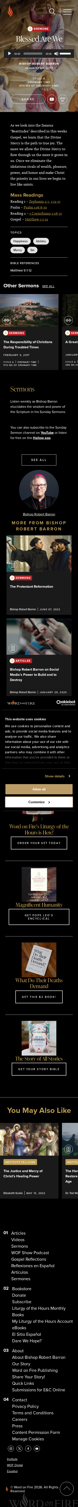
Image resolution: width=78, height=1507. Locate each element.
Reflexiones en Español (33, 1265)
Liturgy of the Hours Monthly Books (39, 1311)
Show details (55, 776)
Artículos (19, 1272)
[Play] (9, 53)
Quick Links (23, 1383)
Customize (36, 802)
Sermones (20, 1278)
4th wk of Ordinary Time (39, 85)
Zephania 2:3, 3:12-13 (44, 201)
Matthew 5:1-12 (36, 219)
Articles (18, 1233)
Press (17, 1426)
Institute (12, 1459)
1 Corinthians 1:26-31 (45, 213)
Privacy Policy (25, 1406)
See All (48, 286)
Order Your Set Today (39, 843)
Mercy (17, 250)
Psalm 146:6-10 (35, 207)
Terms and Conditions (33, 1413)
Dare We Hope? (27, 1341)
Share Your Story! (28, 1377)
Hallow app (41, 437)
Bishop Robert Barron (39, 64)
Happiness (20, 241)
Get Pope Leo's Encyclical (39, 916)
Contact (19, 1400)
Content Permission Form (36, 1432)
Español (12, 1471)
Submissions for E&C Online (38, 1390)
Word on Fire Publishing (35, 1370)
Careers (19, 1419)
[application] (39, 53)
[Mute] (56, 53)
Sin (32, 250)
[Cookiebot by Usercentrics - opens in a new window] (57, 703)
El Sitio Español (26, 1334)
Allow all (39, 789)
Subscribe (21, 1301)
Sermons (41, 29)
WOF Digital (15, 1465)
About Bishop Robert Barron (38, 1357)
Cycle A (39, 78)
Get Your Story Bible (39, 1069)
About (18, 1350)
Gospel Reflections (28, 1259)
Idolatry (41, 241)
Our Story (21, 1364)
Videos (17, 1239)
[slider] (66, 53)
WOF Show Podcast (30, 1252)
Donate (19, 1295)
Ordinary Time (39, 82)
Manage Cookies (28, 1439)
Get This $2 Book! (39, 997)
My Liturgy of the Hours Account (42, 1321)
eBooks (19, 1327)
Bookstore (21, 1288)
